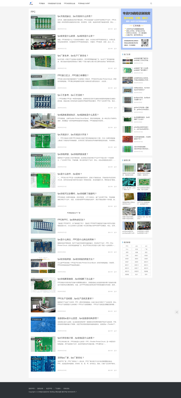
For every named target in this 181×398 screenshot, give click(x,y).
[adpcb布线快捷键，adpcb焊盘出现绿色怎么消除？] (127, 147)
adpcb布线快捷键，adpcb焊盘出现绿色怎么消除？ (142, 149)
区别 (136, 249)
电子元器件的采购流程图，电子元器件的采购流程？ (143, 188)
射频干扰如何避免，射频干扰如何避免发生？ (128, 217)
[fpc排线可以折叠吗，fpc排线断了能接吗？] (43, 199)
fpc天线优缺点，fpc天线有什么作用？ (75, 16)
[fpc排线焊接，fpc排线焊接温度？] (43, 160)
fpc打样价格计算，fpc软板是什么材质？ (76, 337)
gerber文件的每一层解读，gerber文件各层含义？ (141, 109)
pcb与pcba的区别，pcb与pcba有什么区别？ (128, 232)
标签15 (127, 268)
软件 (146, 274)
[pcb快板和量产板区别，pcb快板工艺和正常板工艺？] (127, 58)
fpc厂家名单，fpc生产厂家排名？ (73, 55)
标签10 (146, 262)
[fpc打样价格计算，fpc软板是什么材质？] (43, 344)
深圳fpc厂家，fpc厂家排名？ (71, 357)
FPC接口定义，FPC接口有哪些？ (73, 75)
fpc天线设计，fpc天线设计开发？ (73, 134)
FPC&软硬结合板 (69, 3)
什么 (127, 249)
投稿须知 (66, 388)
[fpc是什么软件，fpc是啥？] (43, 180)
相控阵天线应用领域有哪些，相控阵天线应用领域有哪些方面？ (143, 174)
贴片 (136, 274)
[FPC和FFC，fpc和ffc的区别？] (43, 226)
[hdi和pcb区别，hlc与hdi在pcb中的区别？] (127, 88)
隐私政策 (40, 388)
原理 (127, 252)
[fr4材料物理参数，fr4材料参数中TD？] (127, 137)
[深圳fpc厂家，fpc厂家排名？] (43, 364)
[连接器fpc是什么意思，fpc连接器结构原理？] (43, 324)
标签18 (146, 268)
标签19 (127, 271)
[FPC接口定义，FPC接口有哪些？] (43, 81)
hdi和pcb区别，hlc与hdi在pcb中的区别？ (142, 89)
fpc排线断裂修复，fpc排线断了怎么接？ (76, 278)
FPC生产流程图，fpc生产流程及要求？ (76, 298)
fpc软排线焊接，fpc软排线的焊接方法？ (76, 259)
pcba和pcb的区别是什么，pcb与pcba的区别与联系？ (142, 129)
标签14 (146, 265)
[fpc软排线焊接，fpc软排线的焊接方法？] (43, 265)
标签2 (146, 255)
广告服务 (58, 388)
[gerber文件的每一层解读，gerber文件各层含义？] (127, 108)
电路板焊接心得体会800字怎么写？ (128, 203)
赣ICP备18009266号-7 (69, 392)
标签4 (136, 258)
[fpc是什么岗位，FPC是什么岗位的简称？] (43, 245)
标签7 (127, 262)
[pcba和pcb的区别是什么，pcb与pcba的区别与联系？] (127, 127)
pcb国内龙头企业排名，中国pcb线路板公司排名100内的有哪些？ (142, 80)
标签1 (136, 255)
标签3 (127, 258)
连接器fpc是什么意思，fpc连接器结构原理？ (78, 318)
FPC (127, 246)
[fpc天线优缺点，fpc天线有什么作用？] (43, 22)
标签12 (137, 265)
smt (146, 246)
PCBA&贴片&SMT (84, 3)
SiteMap (52, 392)
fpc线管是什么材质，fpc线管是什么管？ (76, 35)
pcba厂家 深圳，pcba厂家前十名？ (129, 188)
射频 (136, 252)
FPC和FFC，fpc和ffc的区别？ (71, 219)
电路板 (146, 271)
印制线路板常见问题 (54, 3)
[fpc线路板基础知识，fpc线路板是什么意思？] (43, 121)
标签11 (127, 265)
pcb (137, 246)
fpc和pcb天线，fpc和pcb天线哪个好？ (142, 98)
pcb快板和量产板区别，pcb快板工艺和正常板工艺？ (142, 60)
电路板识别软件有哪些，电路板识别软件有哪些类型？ (128, 174)
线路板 (127, 274)
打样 (127, 255)
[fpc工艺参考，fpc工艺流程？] (43, 101)
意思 (146, 252)
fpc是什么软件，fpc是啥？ (70, 173)
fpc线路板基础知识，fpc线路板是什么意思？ (78, 114)
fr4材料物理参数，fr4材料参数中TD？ (142, 138)
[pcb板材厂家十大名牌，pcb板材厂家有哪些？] (127, 68)
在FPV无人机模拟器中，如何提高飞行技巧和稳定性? (143, 203)
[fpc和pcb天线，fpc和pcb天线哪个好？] (127, 98)
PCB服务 (42, 3)
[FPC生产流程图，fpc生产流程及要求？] (43, 304)
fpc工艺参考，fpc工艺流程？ (71, 94)
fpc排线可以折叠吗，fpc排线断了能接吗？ (77, 193)
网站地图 (58, 392)
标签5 (146, 258)
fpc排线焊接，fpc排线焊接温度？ (73, 154)
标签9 (136, 262)
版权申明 (32, 388)
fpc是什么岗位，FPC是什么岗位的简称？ (77, 239)
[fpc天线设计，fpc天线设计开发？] (43, 140)
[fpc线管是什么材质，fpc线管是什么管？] (43, 42)
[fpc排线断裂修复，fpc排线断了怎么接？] (43, 285)
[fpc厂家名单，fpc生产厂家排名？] (43, 62)
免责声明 (49, 388)
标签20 (137, 271)
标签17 (137, 268)
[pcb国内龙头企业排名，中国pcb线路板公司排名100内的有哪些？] (127, 78)
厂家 (146, 249)
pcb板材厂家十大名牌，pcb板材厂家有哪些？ (142, 69)
